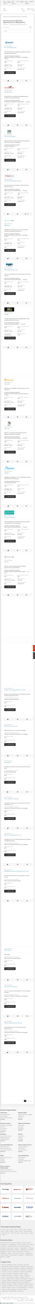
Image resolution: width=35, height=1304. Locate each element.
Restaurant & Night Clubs (24, 1160)
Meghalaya (23, 1250)
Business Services (6, 1123)
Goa (28, 1244)
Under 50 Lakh (24, 1233)
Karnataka (11, 1248)
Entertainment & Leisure (7, 1169)
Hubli (25, 1273)
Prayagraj (4, 1286)
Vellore (25, 1289)
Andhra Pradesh (5, 1242)
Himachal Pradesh (12, 1246)
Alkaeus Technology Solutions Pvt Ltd (14, 690)
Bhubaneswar (16, 1268)
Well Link (7, 428)
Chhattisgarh (12, 1244)
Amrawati (20, 1265)
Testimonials (20, 1300)
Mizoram (30, 1250)
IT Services (3, 1130)
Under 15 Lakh (19, 1231)
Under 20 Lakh (28, 1231)
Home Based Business (7, 1145)
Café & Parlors (22, 1157)
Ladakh (8, 1257)
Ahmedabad (8, 1265)
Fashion (20, 1134)
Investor (31, 1)
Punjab (27, 1251)
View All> (20, 1140)
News (31, 1299)
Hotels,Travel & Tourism (25, 1145)
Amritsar (26, 1265)
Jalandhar (26, 1275)
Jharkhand (4, 1248)
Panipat (26, 1284)
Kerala (16, 1248)
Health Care (21, 1116)
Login (33, 10)
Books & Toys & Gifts (6, 1157)
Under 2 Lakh (13, 1229)
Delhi (9, 1251)
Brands (27, 1299)
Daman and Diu (21, 1244)
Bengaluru (23, 1266)
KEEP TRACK (7, 950)
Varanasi (20, 1289)
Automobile (21, 1125)
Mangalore (16, 1280)
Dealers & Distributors (24, 1123)
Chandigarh (4, 1244)
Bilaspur (23, 1268)
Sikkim (9, 1253)
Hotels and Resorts (23, 1146)
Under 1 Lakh (5, 1229)
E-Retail (2, 1160)
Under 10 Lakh (9, 1231)
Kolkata (8, 1279)
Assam (24, 1242)
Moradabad (28, 1280)
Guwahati (15, 1273)
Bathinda (16, 1266)
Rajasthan (3, 1253)
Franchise (5, 16)
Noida (15, 1284)
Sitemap (31, 1300)
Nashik (19, 1282)
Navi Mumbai (25, 1282)
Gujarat (32, 1244)
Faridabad (15, 1271)
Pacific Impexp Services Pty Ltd (13, 1023)
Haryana (4, 1246)
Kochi (3, 1279)
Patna (31, 1284)
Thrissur (30, 1287)
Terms (26, 1300)
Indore (10, 1275)
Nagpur (14, 1282)
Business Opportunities (14, 16)
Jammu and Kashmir (24, 1246)
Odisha (13, 1251)
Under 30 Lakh (15, 1233)
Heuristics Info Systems (11, 987)
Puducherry (11, 1286)
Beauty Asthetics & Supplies (25, 1114)
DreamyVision (8, 92)
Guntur (3, 1273)
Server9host (7, 762)
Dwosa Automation (9, 517)
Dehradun (4, 1271)
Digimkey (7, 225)
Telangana (21, 1255)
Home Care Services (6, 1148)
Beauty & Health (22, 1112)
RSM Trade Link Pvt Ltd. (11, 726)
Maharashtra (9, 1250)
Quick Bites (21, 1159)
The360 (6, 314)
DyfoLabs (7, 384)
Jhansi (16, 1277)
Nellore (3, 1284)
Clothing (20, 1137)
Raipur (21, 1286)
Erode (9, 1271)
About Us (9, 1299)
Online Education (5, 1139)
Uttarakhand (28, 1253)
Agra (3, 1265)
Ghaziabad (29, 1271)
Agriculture (21, 1128)
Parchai (6, 562)
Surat (13, 1287)
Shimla (3, 1287)
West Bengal (13, 1255)
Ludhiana (4, 1280)
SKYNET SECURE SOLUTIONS (12, 181)
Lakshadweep (24, 1248)
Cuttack (30, 1270)
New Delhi (9, 1284)
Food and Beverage (23, 1155)
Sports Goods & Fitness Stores (9, 1171)
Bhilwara (4, 1268)
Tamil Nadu (16, 1253)
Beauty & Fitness (5, 1146)
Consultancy (4, 1128)
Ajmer (14, 1265)
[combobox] (17, 27)
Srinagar (8, 1287)
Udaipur (4, 1289)
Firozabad (22, 1271)
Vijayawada (5, 1291)
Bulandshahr (29, 1268)
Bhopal (9, 1268)
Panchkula (20, 1284)
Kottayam (17, 1279)
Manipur (17, 1250)
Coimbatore (23, 1270)
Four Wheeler (4, 1116)
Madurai (10, 1280)
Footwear (20, 1139)
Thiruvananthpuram (21, 1287)
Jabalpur (16, 1275)
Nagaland (3, 1251)
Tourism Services (22, 1150)
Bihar (28, 1242)
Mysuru (9, 1282)
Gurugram (9, 1273)
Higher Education (5, 1137)
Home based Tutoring (6, 1150)
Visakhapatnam (13, 1291)
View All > (3, 1119)
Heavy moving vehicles (6, 1117)
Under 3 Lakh (22, 1229)
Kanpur (27, 1277)
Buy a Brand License (5, 2)
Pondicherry (20, 1251)
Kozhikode (24, 1279)
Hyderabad (5, 1275)
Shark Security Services (11, 270)
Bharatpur (29, 1266)
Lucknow (30, 1279)
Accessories (21, 1136)
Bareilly (11, 1266)
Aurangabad (5, 1266)
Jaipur (21, 1275)
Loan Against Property (27, 2)
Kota (12, 1279)
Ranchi (30, 1286)
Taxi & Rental (21, 1148)
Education (20, 1127)
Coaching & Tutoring (6, 1136)
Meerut (22, 1280)
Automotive (4, 1112)
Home (4, 1299)
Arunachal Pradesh (16, 1242)
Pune (16, 1286)
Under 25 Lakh (6, 1233)
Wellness (20, 1117)
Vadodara (13, 1289)
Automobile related (5, 1114)
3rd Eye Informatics (9, 136)
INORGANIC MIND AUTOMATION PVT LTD (16, 871)
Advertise (18, 1)
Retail (2, 1155)
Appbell (6, 473)
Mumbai (4, 1282)
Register (32, 9)
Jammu (4, 1277)
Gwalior (21, 1273)
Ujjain (8, 1289)
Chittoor (17, 1270)
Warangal (20, 1291)
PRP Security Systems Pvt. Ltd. (12, 835)
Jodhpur (22, 1277)
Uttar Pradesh (5, 1255)
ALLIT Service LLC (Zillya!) (11, 799)
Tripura (22, 1253)
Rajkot (25, 1286)
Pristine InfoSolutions (10, 47)
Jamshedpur (10, 1277)
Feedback (22, 1299)
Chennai (11, 1270)
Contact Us (16, 1299)
